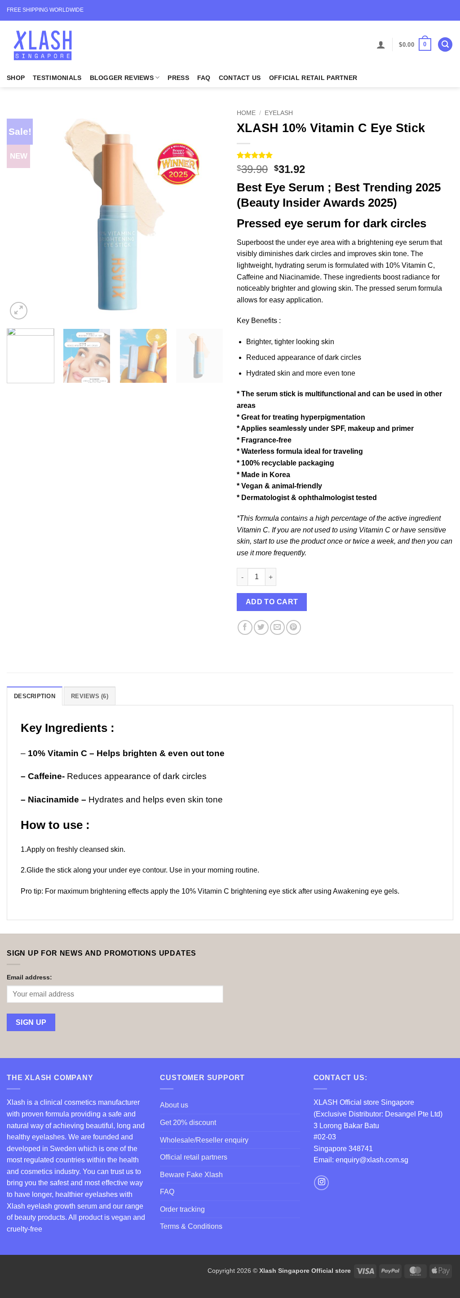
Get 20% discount (188, 1122)
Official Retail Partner (313, 77)
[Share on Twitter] (261, 627)
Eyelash (279, 113)
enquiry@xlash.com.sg (372, 1160)
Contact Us (240, 77)
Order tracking (182, 1209)
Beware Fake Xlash (191, 1174)
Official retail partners (193, 1157)
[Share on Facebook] (245, 627)
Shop (16, 77)
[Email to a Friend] (277, 627)
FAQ (204, 77)
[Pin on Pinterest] (293, 627)
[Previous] (22, 213)
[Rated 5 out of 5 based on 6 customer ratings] (345, 155)
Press (178, 77)
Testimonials (57, 77)
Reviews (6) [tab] (89, 696)
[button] (380, 44)
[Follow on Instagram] (321, 1182)
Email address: (29, 977)
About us (174, 1105)
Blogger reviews (122, 77)
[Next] (207, 213)
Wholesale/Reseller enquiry (204, 1140)
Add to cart (272, 602)
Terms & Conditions (191, 1226)
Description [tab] (34, 696)
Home (246, 113)
